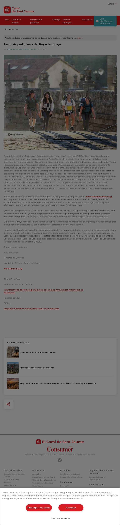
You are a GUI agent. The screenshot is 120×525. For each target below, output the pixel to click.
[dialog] (60, 506)
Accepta (71, 507)
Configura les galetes (61, 518)
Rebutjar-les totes (39, 507)
